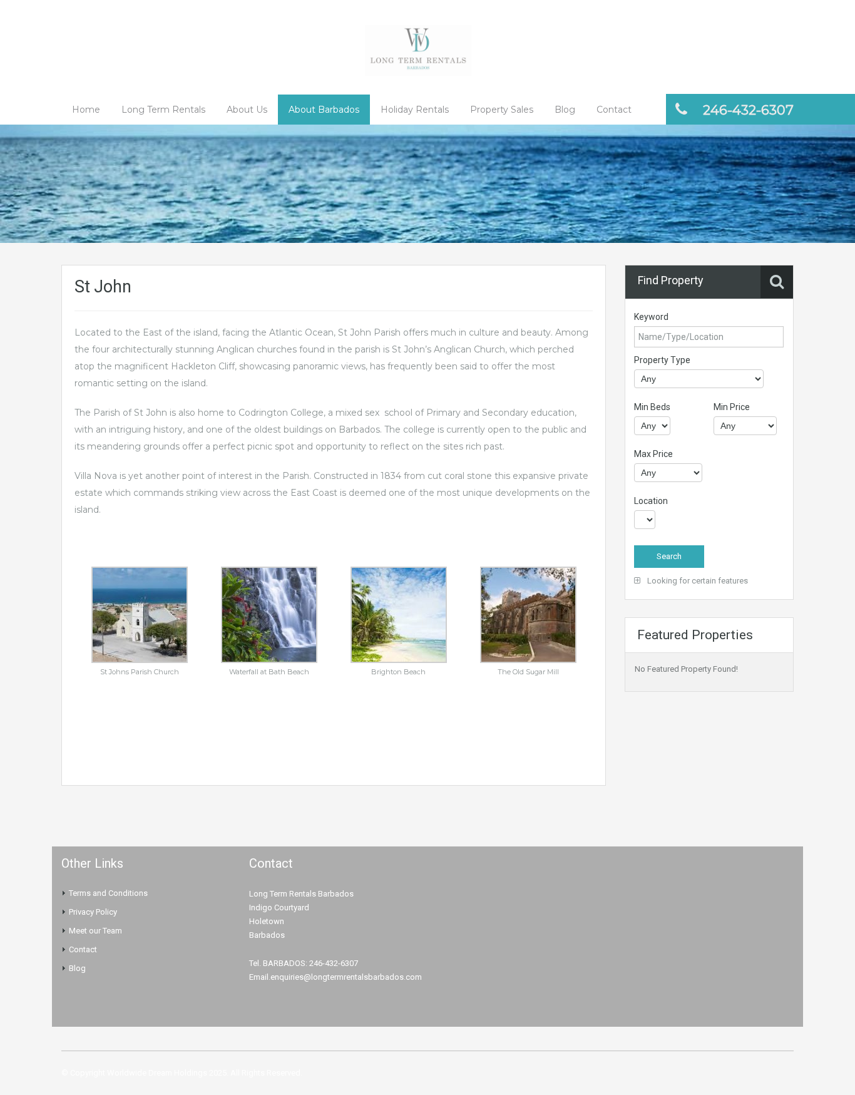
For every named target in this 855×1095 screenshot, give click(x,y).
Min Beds (652, 407)
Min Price (732, 407)
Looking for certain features (696, 580)
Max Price (653, 454)
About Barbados (324, 109)
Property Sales (501, 109)
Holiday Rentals (415, 109)
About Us (247, 109)
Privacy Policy (93, 912)
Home (86, 109)
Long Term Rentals (163, 109)
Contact (614, 109)
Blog (565, 109)
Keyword (651, 317)
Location (651, 501)
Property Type (662, 360)
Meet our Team (95, 930)
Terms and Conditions (108, 893)
